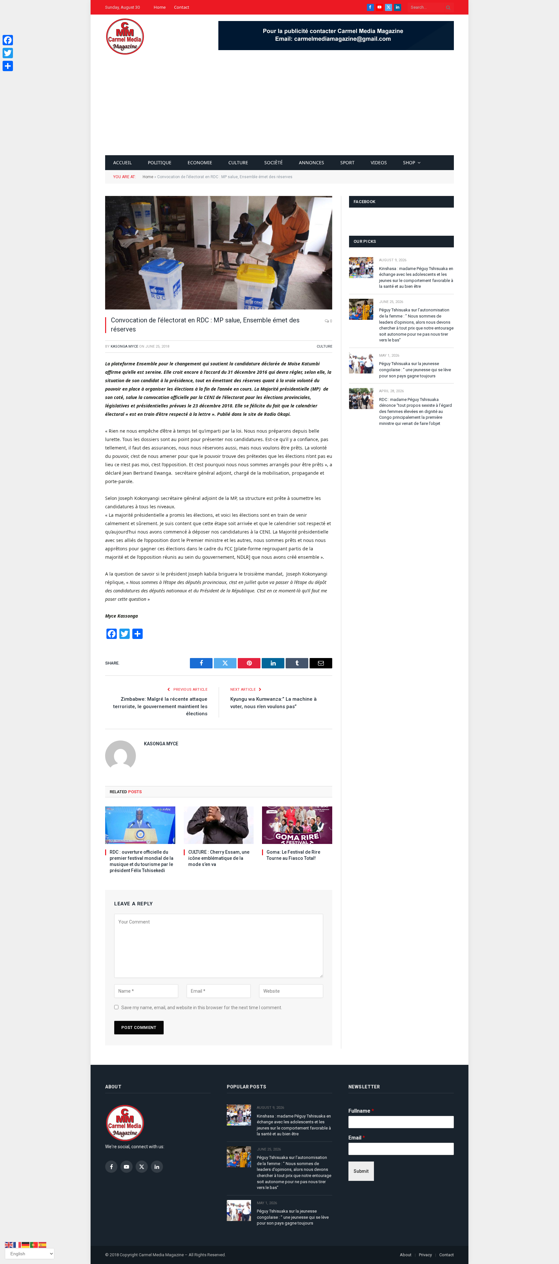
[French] (17, 1244)
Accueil (122, 162)
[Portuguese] (34, 1244)
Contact (181, 7)
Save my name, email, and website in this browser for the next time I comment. (201, 1007)
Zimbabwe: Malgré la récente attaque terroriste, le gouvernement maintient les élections (160, 706)
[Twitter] (7, 53)
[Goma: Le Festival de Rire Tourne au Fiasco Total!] (297, 825)
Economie (200, 162)
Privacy (425, 1254)
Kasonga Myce (124, 346)
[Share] (7, 65)
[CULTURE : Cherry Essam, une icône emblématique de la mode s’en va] (219, 825)
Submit (361, 1171)
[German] (26, 1244)
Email (356, 1138)
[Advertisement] (279, 106)
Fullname (361, 1111)
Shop (409, 162)
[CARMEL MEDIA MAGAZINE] (125, 36)
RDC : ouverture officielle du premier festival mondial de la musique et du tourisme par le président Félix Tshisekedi (141, 861)
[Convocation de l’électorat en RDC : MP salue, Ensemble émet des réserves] (218, 252)
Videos (379, 162)
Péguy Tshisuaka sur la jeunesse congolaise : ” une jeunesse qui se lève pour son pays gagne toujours (415, 369)
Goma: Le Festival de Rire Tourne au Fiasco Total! (293, 855)
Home (160, 7)
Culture (238, 162)
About (405, 1254)
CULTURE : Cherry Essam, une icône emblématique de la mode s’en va (218, 858)
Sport (347, 162)
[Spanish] (42, 1244)
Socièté (273, 162)
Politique (159, 162)
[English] (9, 1244)
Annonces (311, 162)
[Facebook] (7, 40)
